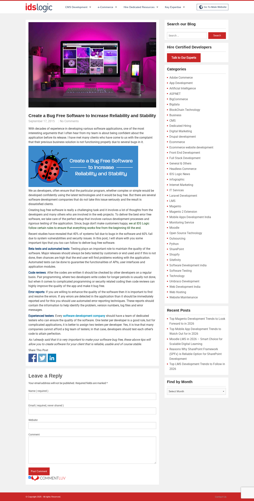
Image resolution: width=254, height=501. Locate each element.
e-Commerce (105, 7)
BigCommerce (178, 99)
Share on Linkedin (52, 358)
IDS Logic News (179, 174)
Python (174, 244)
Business (175, 115)
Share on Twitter (42, 358)
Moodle (174, 227)
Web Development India (184, 286)
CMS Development (76, 7)
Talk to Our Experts (183, 57)
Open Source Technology (185, 233)
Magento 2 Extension (183, 211)
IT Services (176, 190)
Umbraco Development (184, 281)
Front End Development (184, 152)
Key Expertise (173, 7)
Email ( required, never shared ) (46, 405)
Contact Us (220, 496)
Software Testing (180, 270)
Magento (175, 206)
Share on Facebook (32, 358)
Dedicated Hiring (180, 126)
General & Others (180, 163)
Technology (177, 276)
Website (33, 419)
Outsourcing (177, 238)
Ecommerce (177, 142)
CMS (172, 120)
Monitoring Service (181, 222)
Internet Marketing (181, 185)
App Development (181, 83)
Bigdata (174, 104)
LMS (172, 201)
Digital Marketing (180, 131)
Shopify (174, 254)
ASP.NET (175, 94)
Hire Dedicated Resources (139, 7)
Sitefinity (175, 260)
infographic (176, 179)
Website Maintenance (183, 297)
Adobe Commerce (181, 77)
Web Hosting (177, 292)
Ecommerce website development (191, 147)
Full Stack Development (184, 158)
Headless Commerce (182, 169)
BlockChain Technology (184, 110)
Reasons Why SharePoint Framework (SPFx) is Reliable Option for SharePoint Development (195, 353)
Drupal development (182, 136)
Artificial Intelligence (182, 88)
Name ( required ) (38, 390)
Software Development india (188, 265)
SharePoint (176, 249)
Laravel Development (183, 195)
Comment (34, 434)
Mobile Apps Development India (190, 217)
